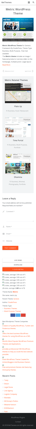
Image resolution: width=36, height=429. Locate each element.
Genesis (16, 299)
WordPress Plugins (18, 417)
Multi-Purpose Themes (12, 311)
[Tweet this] (18, 315)
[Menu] (29, 2)
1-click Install (18, 269)
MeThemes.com (14, 425)
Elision (6, 384)
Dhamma (18, 177)
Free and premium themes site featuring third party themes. (16, 368)
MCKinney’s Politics (11, 401)
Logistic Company (10, 394)
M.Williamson (9, 408)
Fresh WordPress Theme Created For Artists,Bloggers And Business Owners (16, 360)
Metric (15, 292)
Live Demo (18, 260)
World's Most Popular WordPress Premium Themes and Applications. (17, 342)
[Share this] (12, 315)
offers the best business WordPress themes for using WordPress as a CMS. (16, 334)
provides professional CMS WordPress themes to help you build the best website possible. (17, 351)
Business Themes (10, 308)
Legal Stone (8, 387)
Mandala (7, 398)
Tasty (6, 380)
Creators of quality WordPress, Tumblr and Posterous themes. (17, 327)
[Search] (33, 2)
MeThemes (6, 2)
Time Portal (18, 140)
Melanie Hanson (10, 405)
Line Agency (8, 391)
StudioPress (12, 302)
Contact (18, 422)
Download (18, 265)
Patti (6, 412)
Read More (6, 65)
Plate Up (18, 106)
